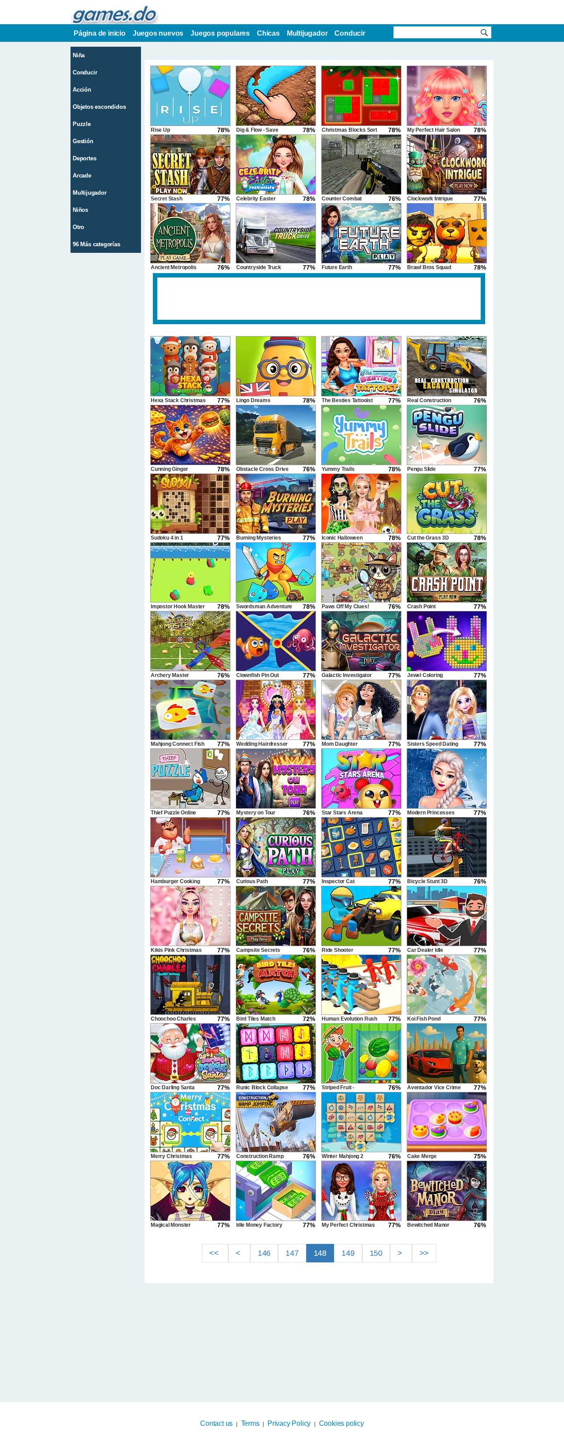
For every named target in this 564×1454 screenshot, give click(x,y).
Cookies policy (341, 1423)
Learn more (276, 1448)
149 (347, 1253)
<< (215, 1253)
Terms (250, 1423)
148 (320, 1253)
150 (376, 1253)
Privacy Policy (289, 1423)
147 (292, 1253)
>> (424, 1253)
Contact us (216, 1423)
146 (264, 1253)
